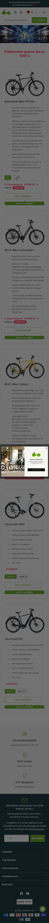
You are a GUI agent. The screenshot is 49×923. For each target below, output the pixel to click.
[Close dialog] (46, 448)
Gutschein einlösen (36, 469)
